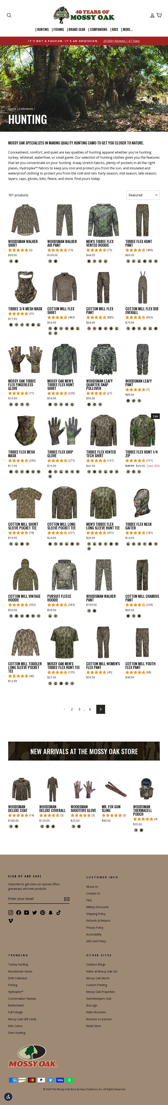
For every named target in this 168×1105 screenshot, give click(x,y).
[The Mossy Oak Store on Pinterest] (42, 912)
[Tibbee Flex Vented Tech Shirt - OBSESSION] (117, 472)
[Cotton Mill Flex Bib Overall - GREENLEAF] (145, 328)
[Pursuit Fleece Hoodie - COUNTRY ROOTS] (50, 616)
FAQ (89, 900)
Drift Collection (17, 978)
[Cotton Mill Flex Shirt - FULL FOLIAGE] (56, 328)
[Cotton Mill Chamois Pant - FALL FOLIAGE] (139, 616)
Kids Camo (15, 1026)
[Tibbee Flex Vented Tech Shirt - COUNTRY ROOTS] (106, 472)
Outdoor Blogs (96, 964)
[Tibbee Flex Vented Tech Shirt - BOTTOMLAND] (100, 472)
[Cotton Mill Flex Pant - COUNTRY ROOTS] (117, 328)
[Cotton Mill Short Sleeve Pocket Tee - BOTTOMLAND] (28, 544)
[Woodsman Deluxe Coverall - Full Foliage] (48, 826)
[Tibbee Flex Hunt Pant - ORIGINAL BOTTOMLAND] (128, 261)
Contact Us (93, 893)
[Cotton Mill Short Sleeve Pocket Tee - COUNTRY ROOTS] (16, 544)
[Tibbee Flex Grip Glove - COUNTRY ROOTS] (61, 472)
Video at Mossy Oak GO (101, 971)
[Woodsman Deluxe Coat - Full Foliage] (16, 826)
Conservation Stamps (22, 998)
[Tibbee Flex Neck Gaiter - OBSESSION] (139, 544)
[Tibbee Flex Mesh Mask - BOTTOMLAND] (22, 472)
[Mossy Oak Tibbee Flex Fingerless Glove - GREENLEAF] (16, 404)
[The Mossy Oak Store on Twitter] (34, 912)
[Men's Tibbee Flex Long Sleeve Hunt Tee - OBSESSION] (89, 549)
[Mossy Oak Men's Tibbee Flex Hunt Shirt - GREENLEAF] (67, 404)
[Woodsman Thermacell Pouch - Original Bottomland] (136, 830)
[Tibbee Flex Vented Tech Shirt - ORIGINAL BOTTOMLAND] (89, 472)
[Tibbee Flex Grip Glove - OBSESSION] (50, 476)
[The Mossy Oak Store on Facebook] (18, 912)
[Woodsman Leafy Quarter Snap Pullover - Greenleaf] (94, 404)
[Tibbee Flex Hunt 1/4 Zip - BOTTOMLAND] (139, 472)
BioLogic (91, 1005)
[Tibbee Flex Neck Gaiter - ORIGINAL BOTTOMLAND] (156, 544)
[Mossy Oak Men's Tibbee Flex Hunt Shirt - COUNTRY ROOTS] (72, 404)
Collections (26, 109)
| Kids (114, 29)
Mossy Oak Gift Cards (22, 1019)
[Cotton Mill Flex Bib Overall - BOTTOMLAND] (139, 328)
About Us (92, 887)
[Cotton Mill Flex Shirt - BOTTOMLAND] (61, 328)
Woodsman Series (20, 971)
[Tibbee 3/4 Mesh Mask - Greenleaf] (28, 325)
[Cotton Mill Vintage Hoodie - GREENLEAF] (22, 616)
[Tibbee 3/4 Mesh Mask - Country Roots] (39, 325)
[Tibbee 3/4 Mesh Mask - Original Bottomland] (16, 325)
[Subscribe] (66, 898)
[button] (8, 1097)
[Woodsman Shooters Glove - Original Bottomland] (73, 826)
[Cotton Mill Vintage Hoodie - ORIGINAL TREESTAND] (33, 616)
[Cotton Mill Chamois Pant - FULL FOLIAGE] (128, 616)
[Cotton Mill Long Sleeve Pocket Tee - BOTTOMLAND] (78, 544)
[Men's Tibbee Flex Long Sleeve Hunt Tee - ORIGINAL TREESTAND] (117, 544)
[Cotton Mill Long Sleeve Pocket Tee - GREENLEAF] (61, 544)
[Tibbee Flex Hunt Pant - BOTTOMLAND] (134, 261)
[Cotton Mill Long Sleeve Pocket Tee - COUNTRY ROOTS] (67, 544)
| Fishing (58, 29)
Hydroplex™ (15, 992)
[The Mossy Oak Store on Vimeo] (10, 920)
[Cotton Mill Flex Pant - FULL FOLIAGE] (100, 328)
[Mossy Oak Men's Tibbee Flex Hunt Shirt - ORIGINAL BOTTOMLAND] (56, 404)
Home (12, 109)
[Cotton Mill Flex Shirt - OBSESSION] (56, 333)
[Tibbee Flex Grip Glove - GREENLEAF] (67, 472)
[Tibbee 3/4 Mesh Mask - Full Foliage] (11, 325)
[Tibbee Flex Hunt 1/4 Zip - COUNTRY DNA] (134, 472)
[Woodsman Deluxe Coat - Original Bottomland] (11, 826)
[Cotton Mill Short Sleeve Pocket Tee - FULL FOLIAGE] (22, 544)
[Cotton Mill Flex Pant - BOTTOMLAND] (94, 328)
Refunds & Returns (98, 920)
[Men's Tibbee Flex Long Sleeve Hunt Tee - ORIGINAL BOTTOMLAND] (89, 544)
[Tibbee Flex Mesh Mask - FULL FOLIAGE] (28, 472)
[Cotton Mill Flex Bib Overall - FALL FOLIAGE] (156, 328)
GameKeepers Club (98, 998)
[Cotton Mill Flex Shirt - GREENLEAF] (67, 328)
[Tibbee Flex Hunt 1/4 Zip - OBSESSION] (128, 472)
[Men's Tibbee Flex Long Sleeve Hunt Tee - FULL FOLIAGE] (111, 544)
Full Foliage (15, 1012)
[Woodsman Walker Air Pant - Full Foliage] (56, 261)
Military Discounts (97, 907)
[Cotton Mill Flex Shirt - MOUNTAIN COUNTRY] (50, 333)
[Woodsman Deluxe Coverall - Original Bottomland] (42, 826)
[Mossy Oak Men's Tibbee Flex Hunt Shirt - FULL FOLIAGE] (50, 404)
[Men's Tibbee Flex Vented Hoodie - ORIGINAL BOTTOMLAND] (100, 261)
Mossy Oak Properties (100, 992)
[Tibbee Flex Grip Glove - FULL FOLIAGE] (50, 472)
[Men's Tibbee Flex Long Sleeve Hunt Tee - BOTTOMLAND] (106, 544)
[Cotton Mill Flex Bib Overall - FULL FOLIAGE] (134, 328)
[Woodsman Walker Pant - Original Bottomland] (89, 611)
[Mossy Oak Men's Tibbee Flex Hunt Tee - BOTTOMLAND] (72, 683)
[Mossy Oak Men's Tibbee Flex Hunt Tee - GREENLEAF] (67, 683)
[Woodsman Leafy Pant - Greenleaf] (134, 401)
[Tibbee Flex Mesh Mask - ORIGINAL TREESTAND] (39, 472)
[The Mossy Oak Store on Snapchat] (50, 912)
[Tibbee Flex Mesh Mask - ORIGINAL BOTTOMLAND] (16, 472)
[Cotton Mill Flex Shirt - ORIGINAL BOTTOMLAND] (50, 328)
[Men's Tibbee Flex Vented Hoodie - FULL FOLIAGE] (89, 261)
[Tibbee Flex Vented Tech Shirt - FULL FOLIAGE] (94, 472)
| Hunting (42, 29)
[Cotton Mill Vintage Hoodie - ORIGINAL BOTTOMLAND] (11, 616)
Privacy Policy (94, 927)
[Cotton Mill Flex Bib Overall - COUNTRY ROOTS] (150, 328)
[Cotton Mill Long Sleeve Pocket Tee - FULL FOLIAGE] (72, 544)
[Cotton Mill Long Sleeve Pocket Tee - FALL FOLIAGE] (50, 544)
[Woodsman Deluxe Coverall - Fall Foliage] (53, 826)
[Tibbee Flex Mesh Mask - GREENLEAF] (33, 472)
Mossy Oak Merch (97, 978)
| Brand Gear (76, 29)
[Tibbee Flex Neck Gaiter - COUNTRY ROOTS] (128, 544)
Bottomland (16, 1005)
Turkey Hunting (18, 964)
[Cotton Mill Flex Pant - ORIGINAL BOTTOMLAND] (89, 328)
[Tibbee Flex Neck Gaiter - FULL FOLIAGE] (150, 544)
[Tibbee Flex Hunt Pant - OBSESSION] (156, 261)
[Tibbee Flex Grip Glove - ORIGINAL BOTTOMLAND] (72, 472)
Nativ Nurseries (96, 1012)
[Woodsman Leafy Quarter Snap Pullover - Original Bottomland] (100, 404)
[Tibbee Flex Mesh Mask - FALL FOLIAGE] (11, 472)
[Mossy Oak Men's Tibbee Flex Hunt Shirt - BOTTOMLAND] (61, 404)
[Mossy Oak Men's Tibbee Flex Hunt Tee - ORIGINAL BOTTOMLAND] (50, 683)
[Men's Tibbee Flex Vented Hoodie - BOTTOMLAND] (94, 261)
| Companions (97, 29)
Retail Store (93, 1026)
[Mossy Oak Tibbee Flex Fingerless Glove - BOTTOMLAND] (28, 404)
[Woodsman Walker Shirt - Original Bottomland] (11, 261)
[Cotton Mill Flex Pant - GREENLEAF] (106, 328)
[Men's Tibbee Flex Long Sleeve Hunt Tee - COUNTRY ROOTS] (94, 544)
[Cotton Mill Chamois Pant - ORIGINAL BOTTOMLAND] (134, 616)
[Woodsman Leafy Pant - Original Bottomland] (139, 401)
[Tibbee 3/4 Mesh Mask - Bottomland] (22, 325)
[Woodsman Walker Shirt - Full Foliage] (16, 261)
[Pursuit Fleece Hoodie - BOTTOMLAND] (56, 616)
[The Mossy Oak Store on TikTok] (58, 912)
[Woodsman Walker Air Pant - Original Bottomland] (50, 261)
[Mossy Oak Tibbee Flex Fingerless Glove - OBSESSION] (11, 404)
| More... (127, 29)
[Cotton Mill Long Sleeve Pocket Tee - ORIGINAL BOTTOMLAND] (56, 544)
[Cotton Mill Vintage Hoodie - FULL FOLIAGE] (28, 616)
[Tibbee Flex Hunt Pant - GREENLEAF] (150, 261)
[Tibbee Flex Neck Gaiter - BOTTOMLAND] (145, 544)
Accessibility (93, 934)
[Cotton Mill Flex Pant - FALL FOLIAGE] (111, 328)
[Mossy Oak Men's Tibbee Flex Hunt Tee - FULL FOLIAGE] (61, 683)
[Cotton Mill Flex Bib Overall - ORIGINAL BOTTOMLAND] (128, 328)
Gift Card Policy (96, 941)
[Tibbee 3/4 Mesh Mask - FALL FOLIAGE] (33, 325)
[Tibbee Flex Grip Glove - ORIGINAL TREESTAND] (78, 472)
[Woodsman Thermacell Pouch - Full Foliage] (141, 830)
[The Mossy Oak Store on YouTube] (26, 912)
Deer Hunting (16, 1033)
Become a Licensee (99, 1019)
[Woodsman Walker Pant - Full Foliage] (94, 611)
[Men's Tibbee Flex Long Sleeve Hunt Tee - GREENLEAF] (100, 544)
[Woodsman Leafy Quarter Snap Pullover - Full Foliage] (89, 404)
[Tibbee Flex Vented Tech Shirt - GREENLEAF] (111, 472)
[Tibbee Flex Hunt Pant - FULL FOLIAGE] (145, 261)
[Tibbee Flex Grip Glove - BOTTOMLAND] (56, 472)
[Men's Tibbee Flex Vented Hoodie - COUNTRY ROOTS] (106, 261)
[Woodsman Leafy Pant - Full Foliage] (128, 401)
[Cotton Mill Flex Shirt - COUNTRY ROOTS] (78, 328)
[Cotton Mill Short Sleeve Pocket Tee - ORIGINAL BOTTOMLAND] (11, 544)
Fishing (12, 985)
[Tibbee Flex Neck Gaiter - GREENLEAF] (134, 544)
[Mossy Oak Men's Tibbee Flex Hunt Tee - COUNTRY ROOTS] (56, 683)
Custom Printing (96, 985)
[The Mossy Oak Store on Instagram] (10, 912)
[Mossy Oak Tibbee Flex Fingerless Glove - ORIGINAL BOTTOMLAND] (22, 404)
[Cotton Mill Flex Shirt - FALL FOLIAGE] (72, 328)
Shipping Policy (96, 914)
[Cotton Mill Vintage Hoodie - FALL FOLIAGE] (16, 616)
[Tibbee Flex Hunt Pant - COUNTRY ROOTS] (139, 261)
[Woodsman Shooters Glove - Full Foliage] (79, 826)
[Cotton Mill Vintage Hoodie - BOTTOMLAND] (39, 616)
